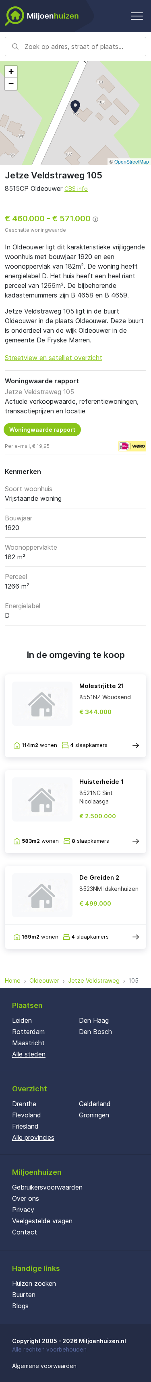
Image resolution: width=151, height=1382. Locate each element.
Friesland (25, 1126)
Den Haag (94, 1020)
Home (13, 980)
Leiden (22, 1020)
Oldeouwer (44, 980)
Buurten (23, 1295)
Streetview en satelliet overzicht (53, 358)
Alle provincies (33, 1137)
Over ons (25, 1198)
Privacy (23, 1210)
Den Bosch (95, 1032)
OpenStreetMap (131, 161)
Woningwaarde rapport (42, 429)
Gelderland (95, 1104)
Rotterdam (28, 1032)
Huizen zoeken (34, 1283)
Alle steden (29, 1054)
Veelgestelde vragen (42, 1221)
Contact (24, 1232)
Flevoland (26, 1115)
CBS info (76, 188)
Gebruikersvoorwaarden (47, 1187)
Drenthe (24, 1104)
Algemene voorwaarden (44, 1365)
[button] (75, 106)
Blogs (20, 1306)
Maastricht (28, 1043)
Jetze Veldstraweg (94, 980)
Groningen (94, 1115)
